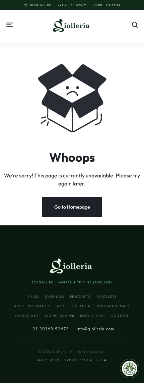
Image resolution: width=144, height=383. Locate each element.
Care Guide (27, 316)
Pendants (80, 296)
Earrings (54, 296)
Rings (33, 296)
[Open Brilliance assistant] (129, 368)
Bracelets (106, 296)
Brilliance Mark (113, 306)
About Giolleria (74, 306)
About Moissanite (32, 306)
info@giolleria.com (96, 329)
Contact (120, 316)
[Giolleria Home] (72, 265)
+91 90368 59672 (72, 5)
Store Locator (106, 5)
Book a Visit (92, 316)
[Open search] (112, 25)
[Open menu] (32, 25)
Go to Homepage (72, 207)
